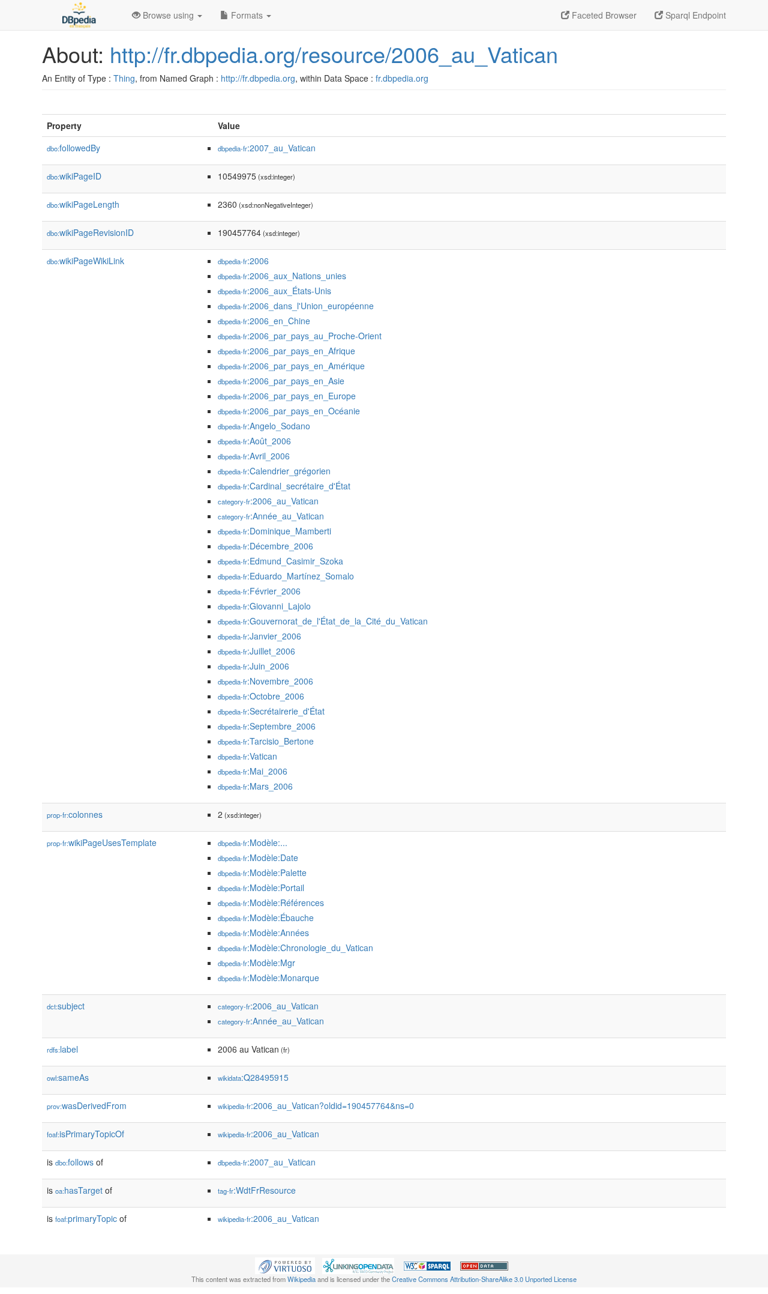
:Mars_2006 (255, 786)
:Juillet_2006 (256, 651)
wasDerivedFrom (87, 1105)
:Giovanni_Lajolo (264, 606)
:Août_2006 (254, 441)
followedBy (73, 148)
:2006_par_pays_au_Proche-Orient (300, 336)
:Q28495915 (253, 1077)
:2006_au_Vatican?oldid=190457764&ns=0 (316, 1105)
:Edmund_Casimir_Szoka (280, 561)
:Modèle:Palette (262, 872)
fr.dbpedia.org (402, 78)
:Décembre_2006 (265, 546)
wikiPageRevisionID (90, 232)
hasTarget (79, 1190)
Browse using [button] (168, 15)
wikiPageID (74, 176)
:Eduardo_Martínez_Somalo (286, 576)
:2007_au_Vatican (267, 148)
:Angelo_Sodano (264, 426)
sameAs (68, 1077)
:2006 (243, 261)
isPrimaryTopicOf (85, 1134)
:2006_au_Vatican (268, 501)
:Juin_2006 (253, 666)
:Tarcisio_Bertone (266, 741)
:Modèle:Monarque (268, 978)
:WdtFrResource (257, 1190)
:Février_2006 (259, 591)
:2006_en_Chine (264, 321)
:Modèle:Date (258, 857)
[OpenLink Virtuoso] (285, 1264)
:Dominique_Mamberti (274, 531)
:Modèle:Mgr (256, 963)
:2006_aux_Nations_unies (282, 276)
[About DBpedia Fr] (78, 15)
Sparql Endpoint (694, 15)
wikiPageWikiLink (85, 261)
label (62, 1049)
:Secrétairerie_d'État (271, 711)
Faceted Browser (603, 15)
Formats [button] (247, 15)
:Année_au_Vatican (271, 516)
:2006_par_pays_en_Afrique (286, 351)
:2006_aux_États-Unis (274, 291)
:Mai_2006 (252, 771)
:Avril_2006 (254, 456)
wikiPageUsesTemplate (102, 842)
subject (66, 1006)
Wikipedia (301, 1279)
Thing (124, 78)
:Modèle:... (252, 842)
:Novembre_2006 (265, 681)
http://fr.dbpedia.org (258, 78)
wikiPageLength (83, 204)
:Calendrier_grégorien (274, 471)
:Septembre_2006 (267, 726)
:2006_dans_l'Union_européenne (296, 306)
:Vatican (247, 756)
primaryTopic (86, 1218)
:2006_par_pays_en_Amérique (291, 366)
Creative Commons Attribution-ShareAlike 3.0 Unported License (484, 1279)
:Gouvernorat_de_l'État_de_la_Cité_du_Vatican (323, 621)
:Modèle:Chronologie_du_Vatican (295, 948)
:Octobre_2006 (261, 696)
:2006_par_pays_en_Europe (287, 396)
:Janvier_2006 (259, 636)
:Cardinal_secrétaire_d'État (284, 486)
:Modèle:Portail (261, 887)
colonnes (75, 814)
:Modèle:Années (263, 933)
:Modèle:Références (271, 902)
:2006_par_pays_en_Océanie (289, 411)
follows (74, 1162)
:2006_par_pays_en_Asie (281, 381)
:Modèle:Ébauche (266, 918)
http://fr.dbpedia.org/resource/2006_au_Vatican (334, 53)
